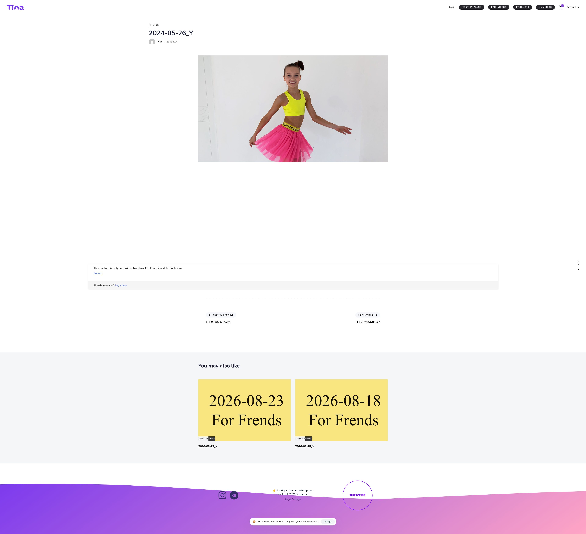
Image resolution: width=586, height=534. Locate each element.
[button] (572, 7)
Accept (327, 521)
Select (98, 273)
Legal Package (293, 499)
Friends (154, 25)
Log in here (121, 285)
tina (160, 41)
